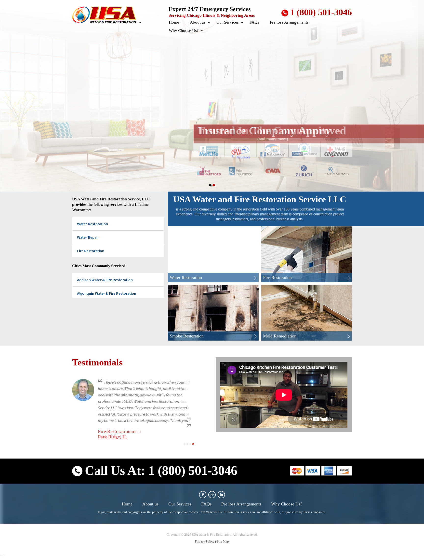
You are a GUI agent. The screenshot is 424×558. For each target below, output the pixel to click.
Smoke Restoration (187, 336)
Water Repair (88, 237)
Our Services (227, 22)
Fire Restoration (90, 250)
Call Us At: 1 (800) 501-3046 (161, 470)
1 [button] (210, 185)
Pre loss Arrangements (289, 22)
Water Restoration (92, 223)
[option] (212, 96)
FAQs (254, 22)
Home (174, 22)
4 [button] (193, 444)
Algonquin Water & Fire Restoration (106, 293)
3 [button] (190, 444)
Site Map (223, 541)
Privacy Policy (204, 541)
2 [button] (213, 185)
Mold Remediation (279, 336)
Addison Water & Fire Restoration (105, 279)
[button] (208, 22)
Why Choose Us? (184, 30)
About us (198, 22)
